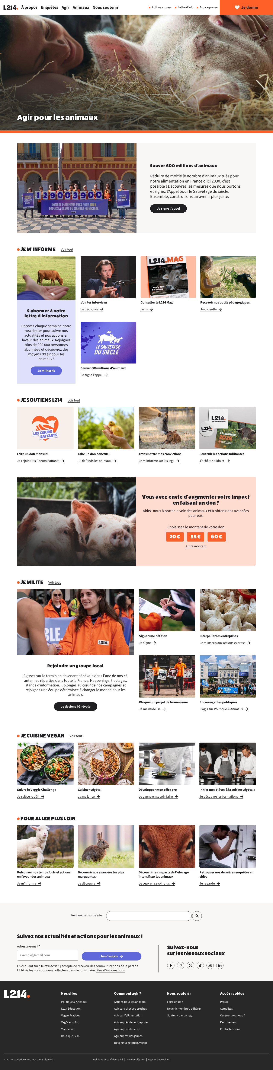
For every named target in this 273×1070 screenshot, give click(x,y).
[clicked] (197, 916)
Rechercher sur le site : (87, 915)
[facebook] (170, 965)
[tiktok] (200, 965)
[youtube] (210, 965)
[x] (190, 965)
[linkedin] (220, 965)
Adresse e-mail (28, 946)
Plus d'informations (110, 970)
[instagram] (180, 965)
